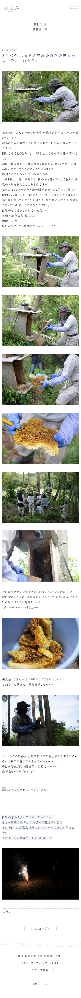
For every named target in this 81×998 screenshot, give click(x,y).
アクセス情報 (40, 970)
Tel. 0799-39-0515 (40, 963)
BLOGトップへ (40, 929)
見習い (6, 912)
